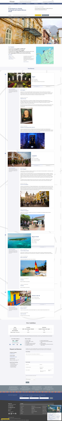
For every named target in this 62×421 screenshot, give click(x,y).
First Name (27, 364)
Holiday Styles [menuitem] (28, 3)
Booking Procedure (44, 406)
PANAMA (49, 416)
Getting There (33, 409)
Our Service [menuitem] (36, 3)
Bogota (10, 56)
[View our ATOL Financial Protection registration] (11, 414)
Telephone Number (28, 367)
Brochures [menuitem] (43, 3)
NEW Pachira (58, 416)
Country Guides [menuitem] (20, 3)
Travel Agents (44, 407)
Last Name (31, 396)
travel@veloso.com (13, 356)
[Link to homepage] (12, 1)
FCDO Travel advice (45, 411)
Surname (41, 364)
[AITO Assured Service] (10, 344)
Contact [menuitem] (48, 3)
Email (40, 396)
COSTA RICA (53, 416)
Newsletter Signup (49, 370)
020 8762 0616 (51, 1)
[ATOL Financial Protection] (17, 344)
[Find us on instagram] (8, 410)
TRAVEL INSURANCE (50, 419)
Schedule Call (42, 367)
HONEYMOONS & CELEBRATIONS (52, 418)
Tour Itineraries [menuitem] (12, 3)
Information (22, 411)
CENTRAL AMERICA (50, 415)
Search (21, 410)
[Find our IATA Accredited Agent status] (9, 414)
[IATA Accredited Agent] (21, 344)
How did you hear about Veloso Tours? (31, 375)
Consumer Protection (34, 411)
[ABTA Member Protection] (14, 344)
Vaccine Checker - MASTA (45, 413)
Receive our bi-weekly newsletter (43, 371)
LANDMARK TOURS (50, 417)
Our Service (22, 406)
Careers (33, 412)
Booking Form (33, 406)
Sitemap (22, 413)
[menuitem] (52, 3)
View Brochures (50, 411)
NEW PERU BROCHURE (50, 414)
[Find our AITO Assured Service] (15, 414)
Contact (22, 407)
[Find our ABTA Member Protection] (13, 414)
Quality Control (44, 410)
